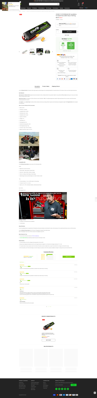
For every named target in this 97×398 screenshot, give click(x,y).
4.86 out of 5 (31, 256)
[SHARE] (77, 32)
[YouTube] (68, 389)
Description (37, 86)
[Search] (44, 4)
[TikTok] (65, 389)
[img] (22, 264)
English (82, 7)
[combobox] (43, 4)
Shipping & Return (56, 86)
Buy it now (67, 35)
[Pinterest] (62, 389)
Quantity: (57, 29)
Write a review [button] (68, 256)
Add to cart (69, 31)
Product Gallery (45, 86)
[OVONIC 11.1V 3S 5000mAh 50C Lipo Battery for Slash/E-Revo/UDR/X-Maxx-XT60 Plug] (48, 325)
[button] (19, 51)
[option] (36, 30)
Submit (73, 384)
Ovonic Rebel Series (23, 237)
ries (35, 235)
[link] (26, 369)
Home (20, 11)
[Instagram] (59, 389)
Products (23, 11)
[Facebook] (56, 389)
